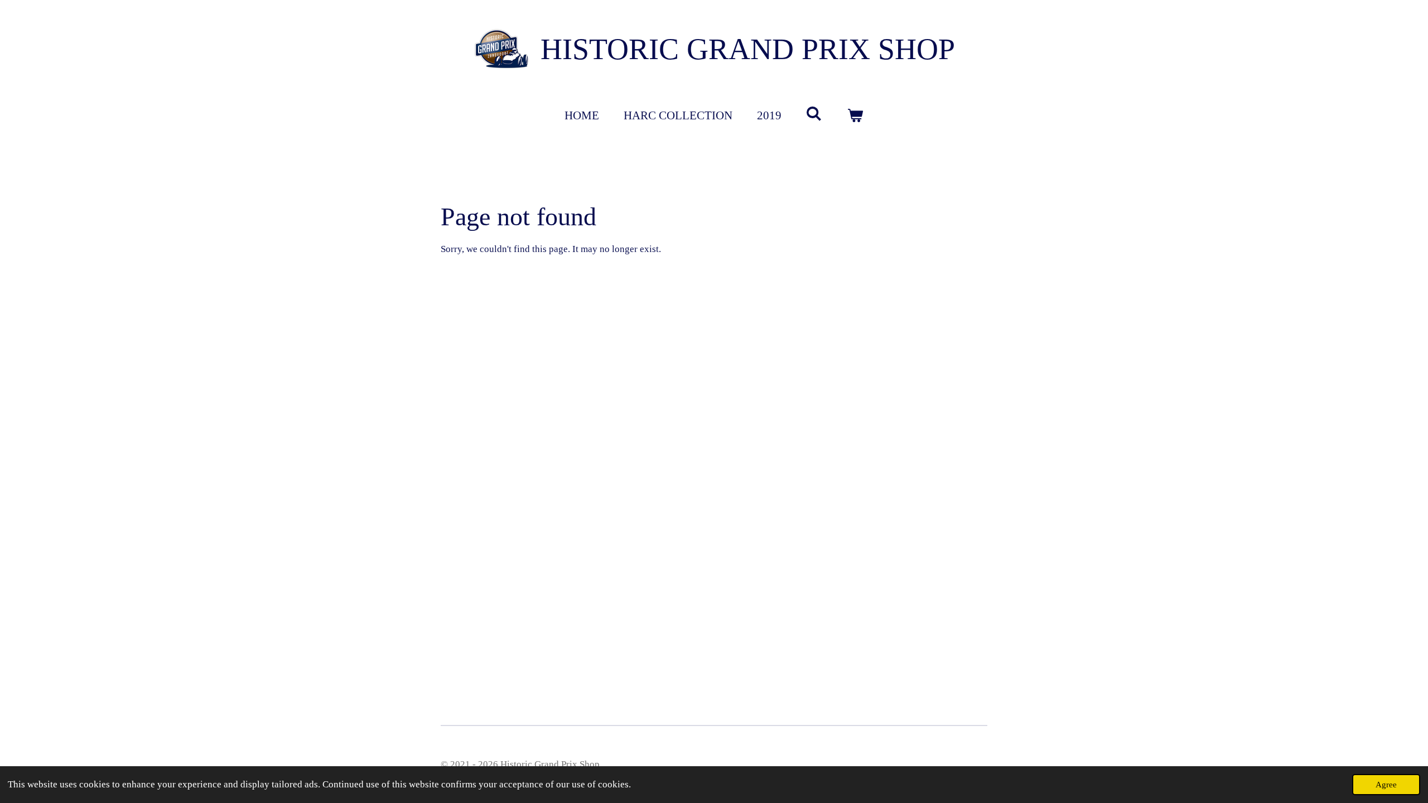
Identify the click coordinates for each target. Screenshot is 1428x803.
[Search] (814, 114)
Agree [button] (1386, 784)
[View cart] (855, 116)
